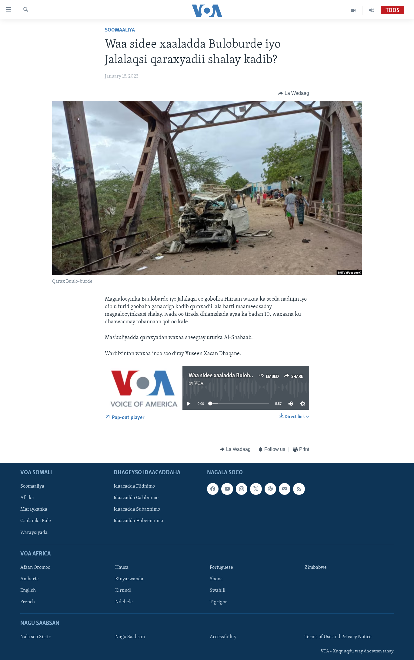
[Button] (293, 93)
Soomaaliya (120, 30)
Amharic (29, 579)
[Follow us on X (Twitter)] (256, 489)
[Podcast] (270, 489)
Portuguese (221, 567)
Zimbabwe (316, 567)
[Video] (353, 10)
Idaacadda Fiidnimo (134, 486)
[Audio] (371, 10)
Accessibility (223, 637)
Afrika (27, 498)
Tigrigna (219, 602)
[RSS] (299, 489)
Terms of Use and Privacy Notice (338, 637)
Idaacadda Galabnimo (136, 498)
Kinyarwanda (129, 579)
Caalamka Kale (35, 521)
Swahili (217, 590)
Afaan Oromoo (35, 567)
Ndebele (124, 602)
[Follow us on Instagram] (241, 489)
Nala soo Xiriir (35, 637)
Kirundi (123, 590)
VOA (199, 383)
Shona (216, 579)
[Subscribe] (284, 489)
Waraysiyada (34, 532)
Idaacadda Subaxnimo (137, 509)
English (28, 590)
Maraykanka (33, 509)
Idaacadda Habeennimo (138, 521)
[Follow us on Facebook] (213, 489)
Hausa (122, 567)
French (27, 602)
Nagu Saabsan (130, 637)
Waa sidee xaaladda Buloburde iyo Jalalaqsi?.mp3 (247, 376)
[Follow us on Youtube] (227, 489)
